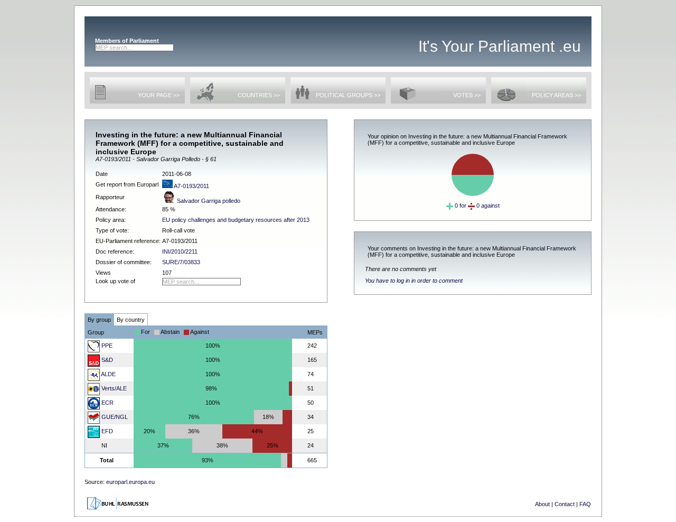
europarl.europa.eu (130, 482)
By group (99, 319)
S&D (106, 360)
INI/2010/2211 (180, 251)
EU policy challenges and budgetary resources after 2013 (235, 220)
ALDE (108, 374)
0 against (487, 205)
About (542, 504)
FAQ (585, 504)
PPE (106, 345)
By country (131, 319)
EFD (106, 431)
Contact (565, 504)
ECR (107, 402)
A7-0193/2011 (191, 186)
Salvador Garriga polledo (207, 201)
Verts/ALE (113, 388)
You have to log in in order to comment (414, 280)
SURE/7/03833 (181, 262)
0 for (459, 205)
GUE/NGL (114, 417)
